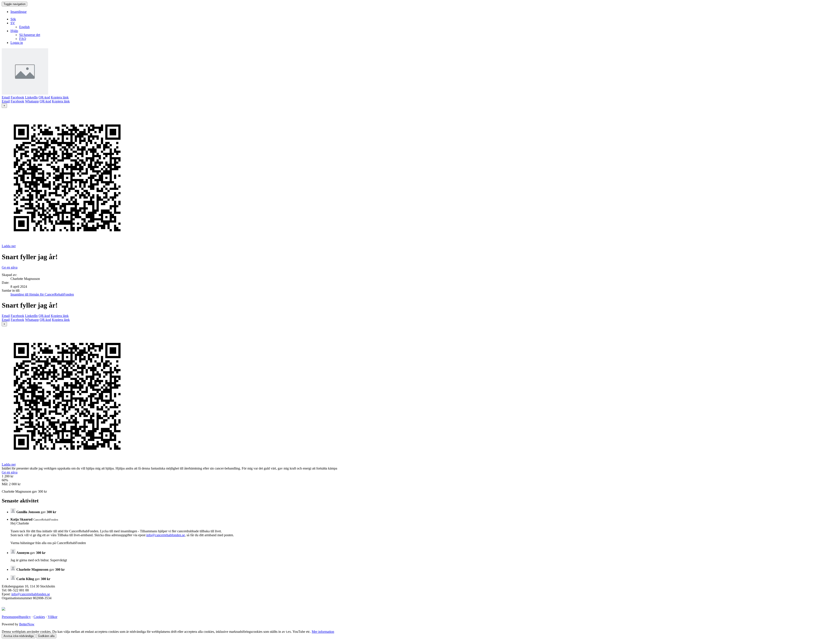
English (24, 27)
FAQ (22, 39)
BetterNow (26, 624)
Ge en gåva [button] (9, 267)
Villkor (52, 617)
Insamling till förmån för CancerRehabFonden (42, 294)
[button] (12, 23)
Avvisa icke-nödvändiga (18, 636)
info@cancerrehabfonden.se (165, 535)
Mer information (323, 631)
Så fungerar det (29, 35)
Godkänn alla (46, 636)
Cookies (39, 617)
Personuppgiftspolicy (16, 617)
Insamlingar (18, 12)
